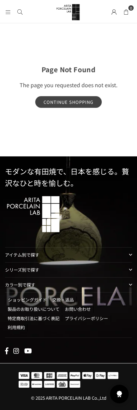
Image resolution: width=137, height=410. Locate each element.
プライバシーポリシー (86, 318)
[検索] (20, 11)
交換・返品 (63, 300)
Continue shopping (68, 102)
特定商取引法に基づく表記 (34, 318)
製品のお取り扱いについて (34, 309)
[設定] (114, 11)
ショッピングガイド (27, 300)
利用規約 (16, 327)
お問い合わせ (78, 309)
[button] (126, 11)
